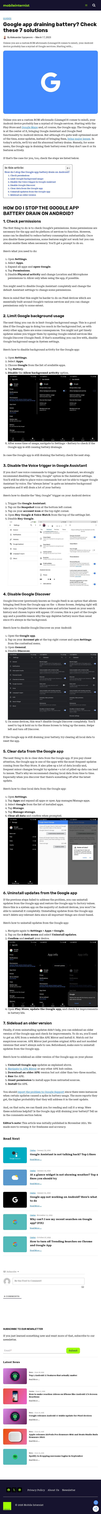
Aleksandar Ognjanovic (21, 37)
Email (7, 1350)
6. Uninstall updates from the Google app (29, 192)
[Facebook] (8, 1490)
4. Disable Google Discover (21, 185)
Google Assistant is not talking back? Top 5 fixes (63, 1154)
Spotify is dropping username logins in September (56, 1456)
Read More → (36, 1160)
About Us (53, 1490)
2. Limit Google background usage (25, 179)
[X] (14, 1490)
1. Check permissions (18, 175)
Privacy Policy (36, 1490)
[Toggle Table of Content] (67, 168)
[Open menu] (86, 5)
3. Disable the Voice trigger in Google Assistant (32, 182)
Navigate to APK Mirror (22, 1068)
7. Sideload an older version (22, 195)
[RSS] (19, 1490)
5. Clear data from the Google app (25, 188)
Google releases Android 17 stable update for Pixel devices (60, 1416)
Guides (7, 18)
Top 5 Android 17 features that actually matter (53, 1375)
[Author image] (4, 37)
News (31, 1372)
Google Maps (30, 127)
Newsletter (68, 1490)
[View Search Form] (94, 5)
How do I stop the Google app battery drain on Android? (37, 172)
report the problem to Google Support (41, 1092)
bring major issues (79, 138)
